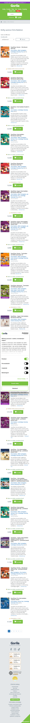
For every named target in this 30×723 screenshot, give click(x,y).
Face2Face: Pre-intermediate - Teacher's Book (19, 598)
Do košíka (19, 72)
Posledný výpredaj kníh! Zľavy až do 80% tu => (15, 2)
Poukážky (15, 695)
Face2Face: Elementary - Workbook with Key (17, 164)
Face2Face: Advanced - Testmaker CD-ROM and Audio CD (20, 286)
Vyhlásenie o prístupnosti (15, 716)
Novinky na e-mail (15, 709)
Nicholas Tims (14, 139)
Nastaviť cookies (15, 713)
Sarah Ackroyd (14, 258)
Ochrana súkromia (15, 711)
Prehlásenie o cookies (15, 714)
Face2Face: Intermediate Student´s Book (20, 107)
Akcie (18, 11)
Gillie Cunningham (22, 50)
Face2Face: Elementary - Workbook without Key (17, 78)
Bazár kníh (12, 11)
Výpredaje (15, 688)
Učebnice (15, 691)
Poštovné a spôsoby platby (15, 706)
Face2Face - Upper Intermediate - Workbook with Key (20, 316)
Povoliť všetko (15, 383)
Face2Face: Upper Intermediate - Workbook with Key (19, 191)
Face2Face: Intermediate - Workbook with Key (17, 135)
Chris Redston (10, 22)
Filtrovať (23, 39)
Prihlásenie (11, 17)
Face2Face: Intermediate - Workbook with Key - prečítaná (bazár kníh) (19, 508)
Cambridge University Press (17, 51)
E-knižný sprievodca (15, 689)
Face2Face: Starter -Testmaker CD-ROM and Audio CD (19, 254)
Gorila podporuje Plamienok (15, 694)
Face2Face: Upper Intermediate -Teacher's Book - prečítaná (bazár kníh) (19, 419)
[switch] (26, 363)
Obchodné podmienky (15, 710)
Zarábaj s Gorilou (15, 707)
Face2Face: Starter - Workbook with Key (19, 47)
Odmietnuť (15, 388)
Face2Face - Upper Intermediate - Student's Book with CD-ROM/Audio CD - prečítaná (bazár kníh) (20, 539)
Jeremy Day (20, 601)
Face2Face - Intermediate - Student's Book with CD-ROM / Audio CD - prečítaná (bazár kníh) (20, 480)
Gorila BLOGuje (15, 686)
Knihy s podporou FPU (15, 692)
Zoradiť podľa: (4, 37)
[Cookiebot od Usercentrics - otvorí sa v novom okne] (22, 333)
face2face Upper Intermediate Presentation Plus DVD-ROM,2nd (20, 392)
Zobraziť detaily (21, 378)
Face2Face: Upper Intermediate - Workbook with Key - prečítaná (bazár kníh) (19, 223)
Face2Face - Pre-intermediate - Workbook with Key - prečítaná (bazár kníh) (19, 451)
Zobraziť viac (19, 66)
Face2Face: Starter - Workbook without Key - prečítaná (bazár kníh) (19, 569)
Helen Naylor (14, 290)
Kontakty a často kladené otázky (15, 704)
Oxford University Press (16, 320)
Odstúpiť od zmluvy (15, 699)
